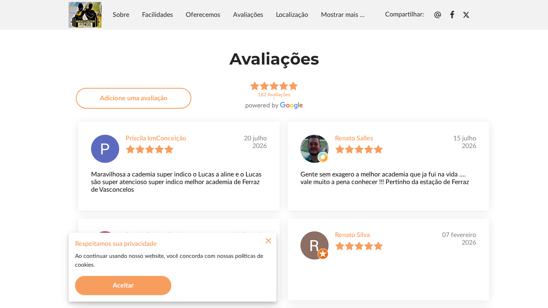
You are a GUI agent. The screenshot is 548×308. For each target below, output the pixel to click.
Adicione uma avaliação (133, 98)
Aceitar (123, 285)
